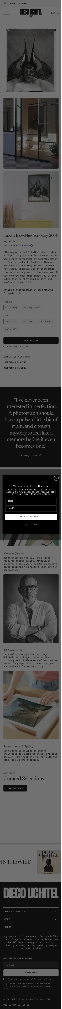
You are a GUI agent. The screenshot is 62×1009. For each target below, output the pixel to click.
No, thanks (29, 525)
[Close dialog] (55, 478)
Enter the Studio (30, 516)
